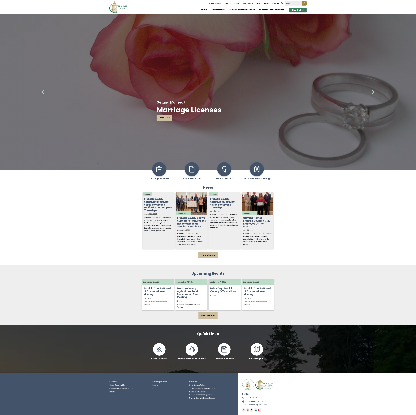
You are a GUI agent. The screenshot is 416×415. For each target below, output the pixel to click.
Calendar (266, 3)
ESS (153, 388)
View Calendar (208, 315)
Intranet (155, 385)
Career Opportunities (231, 3)
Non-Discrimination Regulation (200, 395)
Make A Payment (215, 3)
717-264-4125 (251, 397)
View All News (208, 255)
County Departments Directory (121, 388)
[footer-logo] (248, 384)
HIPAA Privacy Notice (197, 391)
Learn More (164, 117)
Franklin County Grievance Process (202, 398)
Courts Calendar (248, 3)
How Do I (296, 10)
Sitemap (112, 391)
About (204, 9)
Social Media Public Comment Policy (203, 388)
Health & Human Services (242, 9)
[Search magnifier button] (304, 3)
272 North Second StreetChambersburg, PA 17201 (256, 403)
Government (218, 9)
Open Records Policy (197, 385)
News (258, 3)
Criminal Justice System (271, 9)
